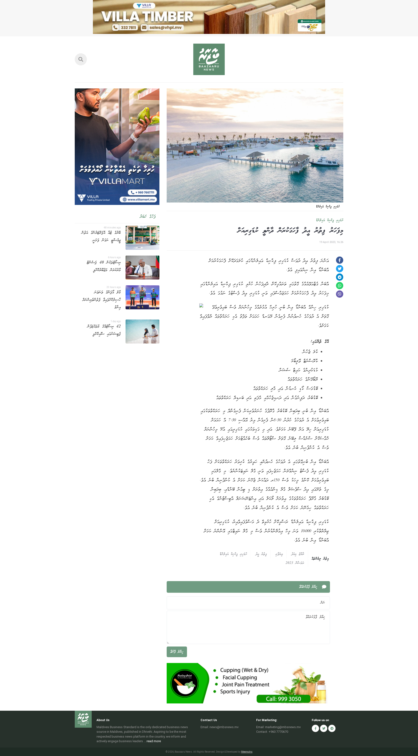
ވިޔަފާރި (279, 554)
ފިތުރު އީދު (261, 554)
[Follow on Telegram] (332, 728)
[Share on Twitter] (339, 268)
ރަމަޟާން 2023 (294, 563)
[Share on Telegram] (339, 277)
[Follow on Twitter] (323, 728)
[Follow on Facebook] (315, 728)
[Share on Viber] (339, 294)
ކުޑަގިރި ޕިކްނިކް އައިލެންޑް (329, 220)
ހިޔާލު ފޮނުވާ (176, 652)
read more (154, 741)
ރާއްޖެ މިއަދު (297, 554)
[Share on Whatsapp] (339, 285)
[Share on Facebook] (339, 260)
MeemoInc (247, 751)
